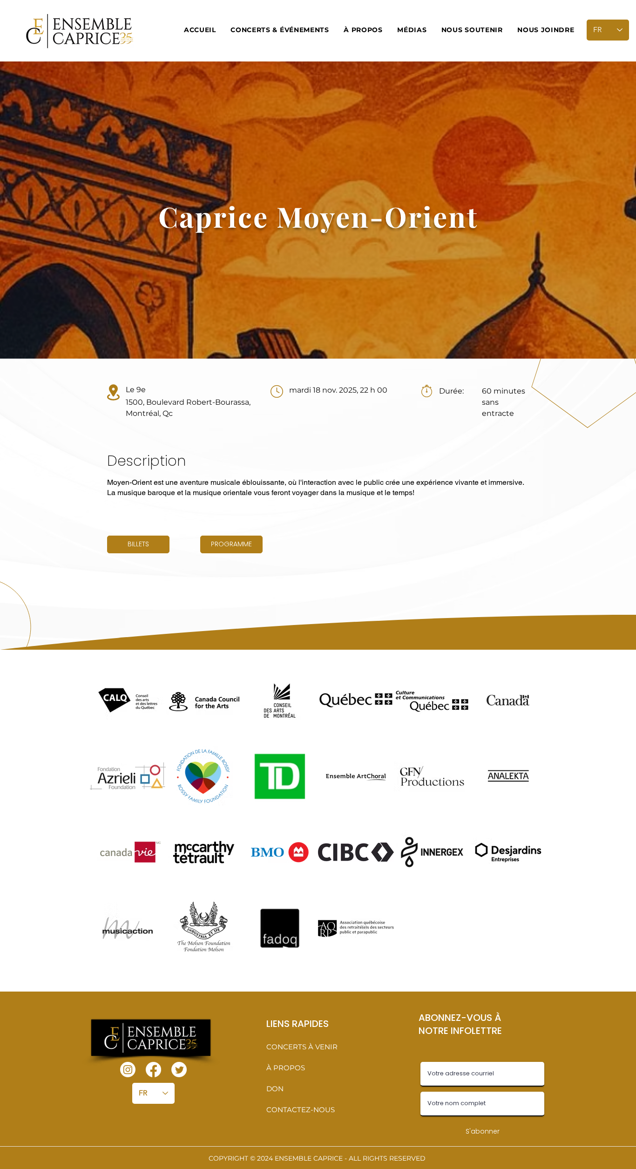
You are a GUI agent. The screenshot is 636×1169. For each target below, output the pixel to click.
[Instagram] (127, 1069)
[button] (280, 29)
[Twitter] (179, 1069)
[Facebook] (153, 1069)
